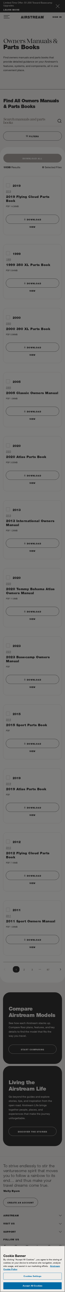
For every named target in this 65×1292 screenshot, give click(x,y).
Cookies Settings (32, 1276)
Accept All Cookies (32, 1285)
